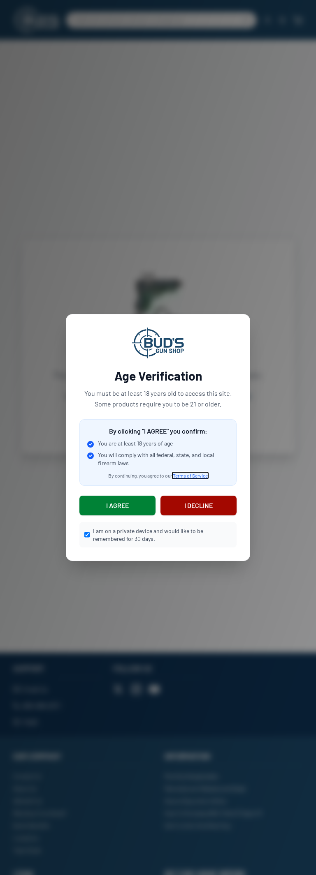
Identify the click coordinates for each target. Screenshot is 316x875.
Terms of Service (190, 475)
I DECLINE (198, 505)
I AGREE (117, 505)
